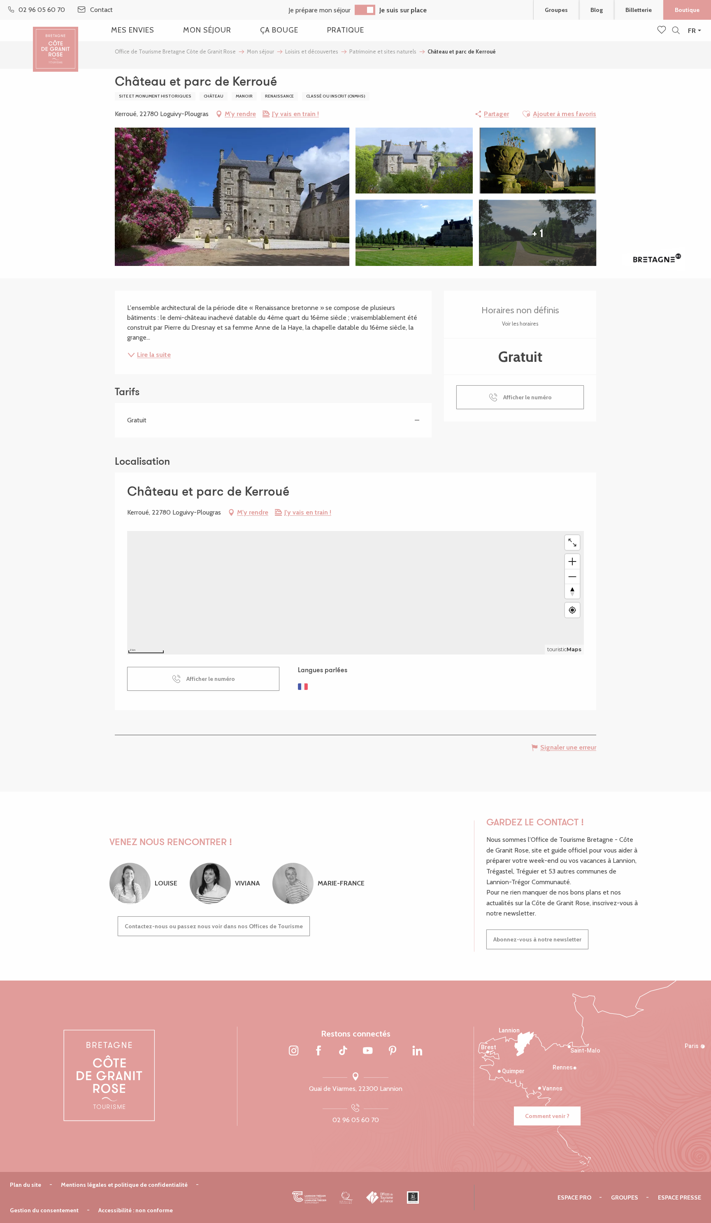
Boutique (687, 10)
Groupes (556, 10)
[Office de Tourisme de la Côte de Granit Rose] (55, 42)
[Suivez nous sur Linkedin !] (417, 1051)
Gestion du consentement (44, 1210)
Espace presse (679, 1197)
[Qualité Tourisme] (346, 1197)
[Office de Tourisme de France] (380, 1197)
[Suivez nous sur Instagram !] (293, 1051)
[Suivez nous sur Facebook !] (318, 1051)
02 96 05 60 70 (355, 1120)
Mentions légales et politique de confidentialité (124, 1184)
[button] (676, 30)
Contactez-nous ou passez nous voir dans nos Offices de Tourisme (214, 926)
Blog (596, 10)
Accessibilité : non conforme (135, 1210)
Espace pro (574, 1197)
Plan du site (25, 1184)
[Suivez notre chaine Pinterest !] (392, 1051)
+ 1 (538, 233)
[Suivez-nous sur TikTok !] (343, 1051)
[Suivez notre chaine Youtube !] (368, 1051)
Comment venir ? (547, 1116)
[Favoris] (662, 30)
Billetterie (638, 10)
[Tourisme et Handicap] (412, 1197)
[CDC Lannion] (309, 1197)
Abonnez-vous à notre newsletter (537, 939)
